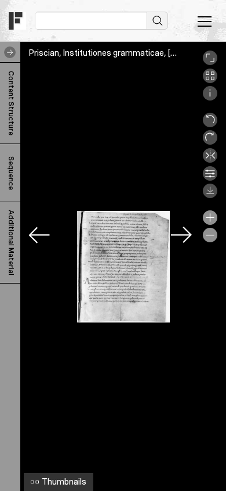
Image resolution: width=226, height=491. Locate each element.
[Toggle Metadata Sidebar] (7, 52)
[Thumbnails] (210, 80)
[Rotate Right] (210, 141)
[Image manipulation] (210, 177)
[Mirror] (210, 159)
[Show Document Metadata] (210, 97)
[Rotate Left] (210, 124)
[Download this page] (210, 195)
